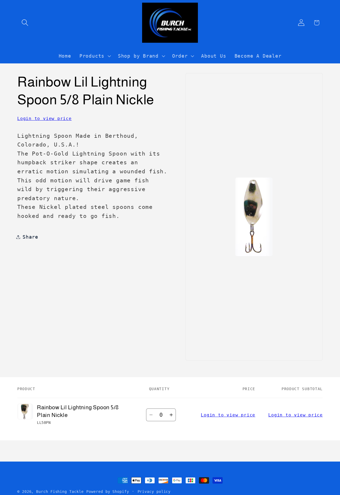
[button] (24, 22)
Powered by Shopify (107, 491)
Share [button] (30, 237)
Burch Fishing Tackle (59, 491)
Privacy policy (154, 491)
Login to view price (44, 118)
